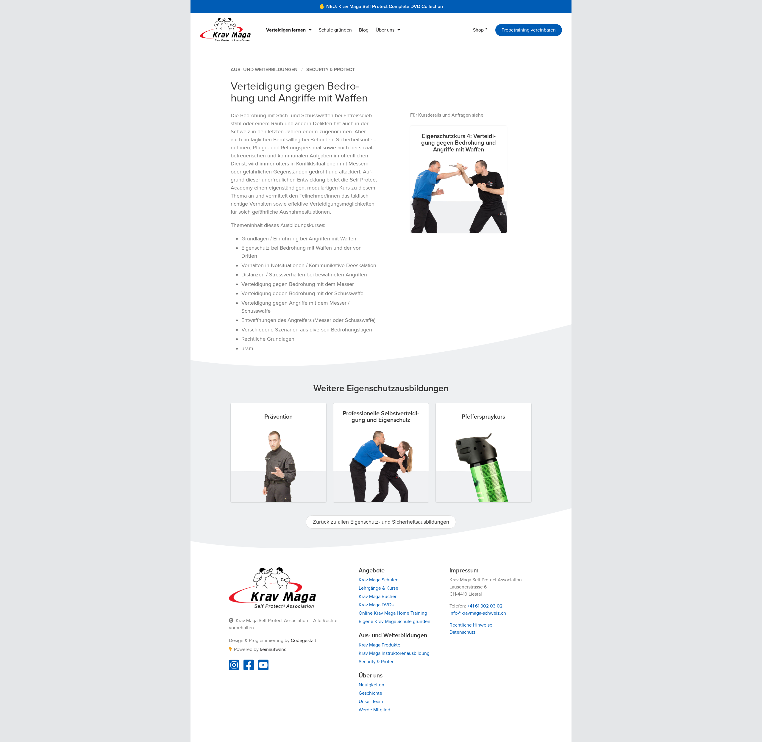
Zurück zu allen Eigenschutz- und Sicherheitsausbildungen (381, 522)
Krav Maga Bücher (377, 596)
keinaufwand (273, 649)
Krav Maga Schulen (379, 580)
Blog (363, 30)
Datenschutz (462, 632)
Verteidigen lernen (286, 30)
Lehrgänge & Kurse (378, 588)
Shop (478, 30)
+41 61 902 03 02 (484, 606)
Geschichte (370, 693)
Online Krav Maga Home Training (393, 613)
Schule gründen (335, 30)
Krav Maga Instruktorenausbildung (394, 653)
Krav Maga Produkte (379, 645)
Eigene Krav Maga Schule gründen (394, 621)
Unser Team (371, 702)
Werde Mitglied (374, 710)
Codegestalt (303, 641)
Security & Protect (330, 70)
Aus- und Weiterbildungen (264, 70)
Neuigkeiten (371, 685)
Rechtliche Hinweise (470, 625)
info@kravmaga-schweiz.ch (477, 613)
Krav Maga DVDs (376, 605)
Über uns (385, 30)
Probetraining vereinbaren (529, 30)
